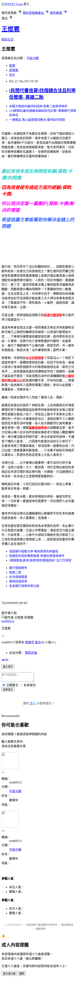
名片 (12, 74)
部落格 (13, 70)
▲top (5, 659)
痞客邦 (29, 642)
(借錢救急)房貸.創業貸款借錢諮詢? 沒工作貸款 (40, 560)
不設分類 (33, 58)
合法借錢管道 (18, 576)
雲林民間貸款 (18, 581)
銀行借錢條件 (18, 567)
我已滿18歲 (9, 973)
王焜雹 (11, 29)
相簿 (12, 65)
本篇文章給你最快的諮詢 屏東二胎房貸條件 (38, 106)
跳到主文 (8, 39)
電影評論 (31, 652)
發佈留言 (8, 689)
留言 (38, 642)
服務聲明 (40, 928)
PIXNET (17, 924)
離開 (21, 973)
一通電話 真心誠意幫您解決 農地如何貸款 (37, 119)
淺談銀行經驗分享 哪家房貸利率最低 (33, 551)
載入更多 (8, 666)
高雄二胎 (15, 572)
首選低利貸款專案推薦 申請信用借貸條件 (36, 555)
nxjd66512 (8, 621)
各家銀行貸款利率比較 (24, 586)
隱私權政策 (67, 924)
